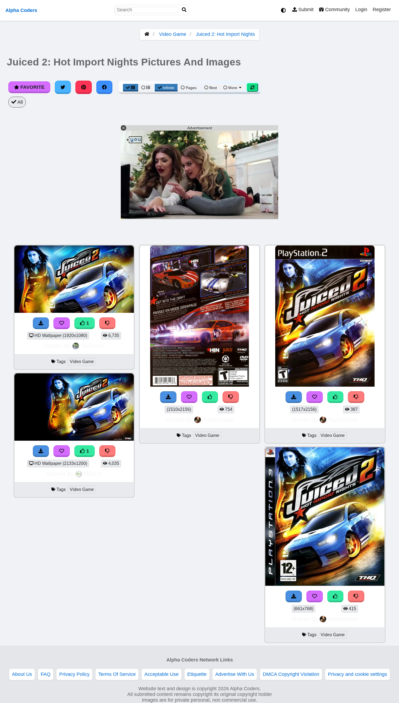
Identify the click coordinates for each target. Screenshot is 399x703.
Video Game (172, 34)
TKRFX (92, 474)
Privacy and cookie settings (357, 674)
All (19, 102)
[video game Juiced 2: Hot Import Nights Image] (199, 385)
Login (361, 9)
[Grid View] (130, 88)
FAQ (45, 674)
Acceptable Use (161, 674)
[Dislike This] (107, 323)
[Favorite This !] (61, 323)
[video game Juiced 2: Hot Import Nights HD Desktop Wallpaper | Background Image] (74, 311)
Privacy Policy (74, 674)
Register (382, 9)
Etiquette (197, 674)
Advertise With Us (234, 674)
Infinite (168, 88)
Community (337, 9)
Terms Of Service (117, 674)
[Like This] (210, 397)
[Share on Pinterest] (83, 87)
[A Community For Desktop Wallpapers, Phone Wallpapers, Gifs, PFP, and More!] (146, 34)
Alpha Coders (21, 10)
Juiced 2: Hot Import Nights (225, 34)
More (232, 88)
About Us (22, 674)
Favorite (32, 87)
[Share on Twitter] (63, 87)
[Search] (184, 10)
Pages (191, 88)
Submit (305, 9)
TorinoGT (92, 346)
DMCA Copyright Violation (291, 674)
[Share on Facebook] (104, 87)
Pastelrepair (218, 420)
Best (212, 88)
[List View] (145, 88)
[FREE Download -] (41, 323)
